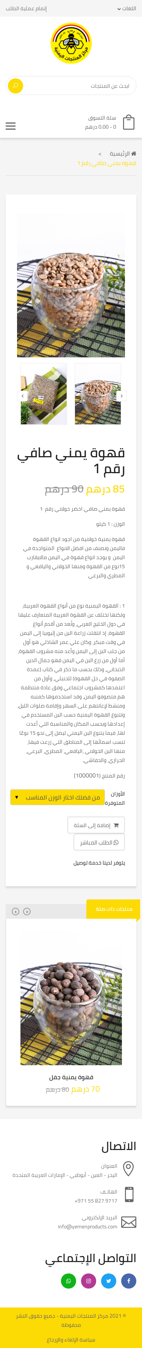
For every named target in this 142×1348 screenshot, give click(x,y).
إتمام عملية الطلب (26, 8)
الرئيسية (120, 153)
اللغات (128, 8)
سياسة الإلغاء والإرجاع (71, 1339)
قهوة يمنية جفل (71, 1077)
